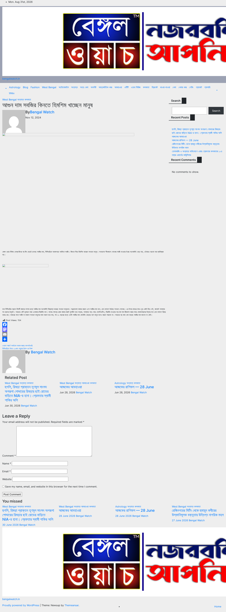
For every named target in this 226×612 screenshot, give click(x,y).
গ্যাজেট (199, 87)
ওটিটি (126, 87)
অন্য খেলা (84, 87)
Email (6, 471)
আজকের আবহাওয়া (71, 387)
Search (175, 100)
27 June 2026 (180, 520)
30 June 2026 (10, 524)
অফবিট (93, 87)
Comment (9, 455)
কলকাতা (146, 87)
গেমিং (191, 87)
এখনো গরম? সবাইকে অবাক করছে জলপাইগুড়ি (17, 345)
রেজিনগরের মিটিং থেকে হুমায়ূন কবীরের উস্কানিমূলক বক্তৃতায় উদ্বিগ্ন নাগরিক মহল (198, 512)
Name (6, 463)
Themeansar (72, 605)
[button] (6, 88)
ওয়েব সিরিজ (136, 87)
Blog (25, 87)
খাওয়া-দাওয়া (165, 87)
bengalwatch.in (11, 78)
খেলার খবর (182, 87)
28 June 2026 (67, 515)
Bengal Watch (42, 112)
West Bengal (49, 87)
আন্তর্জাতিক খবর (105, 87)
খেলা (174, 87)
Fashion (35, 87)
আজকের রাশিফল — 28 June (134, 387)
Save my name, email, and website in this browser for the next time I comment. (51, 486)
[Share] (84, 339)
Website (7, 479)
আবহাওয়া (118, 87)
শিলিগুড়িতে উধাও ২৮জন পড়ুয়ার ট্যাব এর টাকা (17, 348)
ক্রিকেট (155, 87)
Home (217, 606)
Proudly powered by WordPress (21, 605)
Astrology (14, 87)
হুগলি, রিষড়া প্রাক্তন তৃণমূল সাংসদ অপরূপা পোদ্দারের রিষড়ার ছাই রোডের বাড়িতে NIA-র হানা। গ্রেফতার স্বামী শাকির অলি (28, 393)
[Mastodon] (84, 329)
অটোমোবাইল (64, 87)
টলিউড (11, 93)
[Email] (84, 334)
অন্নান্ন (74, 87)
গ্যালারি (207, 87)
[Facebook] (84, 324)
